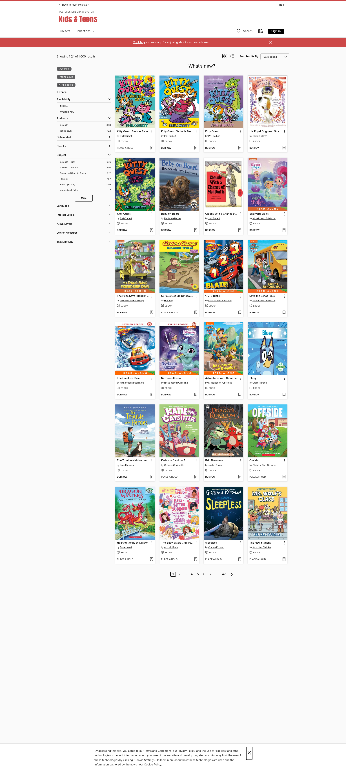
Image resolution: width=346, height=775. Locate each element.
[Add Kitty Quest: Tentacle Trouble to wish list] (195, 148)
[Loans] (260, 31)
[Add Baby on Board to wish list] (195, 230)
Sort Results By (249, 56)
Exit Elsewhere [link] (214, 460)
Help (281, 5)
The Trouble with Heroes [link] (132, 460)
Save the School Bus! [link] (262, 296)
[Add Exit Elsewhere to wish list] (240, 477)
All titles (64, 106)
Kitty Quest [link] (212, 131)
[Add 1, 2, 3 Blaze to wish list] (240, 312)
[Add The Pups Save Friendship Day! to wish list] (151, 312)
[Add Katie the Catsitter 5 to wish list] (195, 477)
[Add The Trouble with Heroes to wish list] (151, 477)
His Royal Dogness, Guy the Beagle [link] (265, 131)
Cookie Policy (152, 764)
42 (224, 574)
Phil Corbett (126, 136)
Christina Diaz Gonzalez (264, 465)
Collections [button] (84, 31)
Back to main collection (75, 4)
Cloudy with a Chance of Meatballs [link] (221, 214)
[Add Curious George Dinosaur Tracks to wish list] (195, 312)
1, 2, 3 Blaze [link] (212, 296)
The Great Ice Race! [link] (128, 378)
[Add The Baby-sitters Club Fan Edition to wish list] (195, 559)
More (83, 198)
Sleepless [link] (211, 542)
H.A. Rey (168, 300)
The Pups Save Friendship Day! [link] (133, 296)
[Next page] (231, 574)
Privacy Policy (186, 751)
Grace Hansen (259, 382)
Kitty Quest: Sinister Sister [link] (133, 131)
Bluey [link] (252, 378)
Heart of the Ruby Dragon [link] (132, 542)
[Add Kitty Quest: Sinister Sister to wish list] (151, 148)
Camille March (259, 136)
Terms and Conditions (157, 751)
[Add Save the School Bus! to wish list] (284, 312)
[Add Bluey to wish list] (284, 395)
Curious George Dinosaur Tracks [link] (177, 296)
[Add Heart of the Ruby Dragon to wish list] (151, 559)
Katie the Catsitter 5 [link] (173, 460)
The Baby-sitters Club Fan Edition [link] (177, 542)
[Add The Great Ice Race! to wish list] (151, 395)
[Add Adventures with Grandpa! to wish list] (240, 395)
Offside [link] (253, 460)
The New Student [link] (260, 542)
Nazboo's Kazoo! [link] (171, 378)
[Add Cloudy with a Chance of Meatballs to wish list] (240, 230)
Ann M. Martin (171, 547)
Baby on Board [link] (170, 214)
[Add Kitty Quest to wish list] (240, 148)
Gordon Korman (216, 547)
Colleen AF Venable (174, 465)
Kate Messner (127, 465)
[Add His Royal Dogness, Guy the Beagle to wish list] (284, 148)
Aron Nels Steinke (261, 547)
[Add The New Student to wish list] (284, 559)
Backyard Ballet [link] (259, 214)
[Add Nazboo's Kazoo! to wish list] (195, 395)
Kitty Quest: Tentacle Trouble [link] (177, 131)
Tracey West (126, 547)
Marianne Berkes (172, 218)
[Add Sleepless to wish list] (240, 559)
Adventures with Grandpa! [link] (221, 378)
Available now (67, 111)
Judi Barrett (214, 218)
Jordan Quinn (215, 465)
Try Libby (139, 42)
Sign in (276, 31)
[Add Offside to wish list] (284, 477)
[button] (244, 31)
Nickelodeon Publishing (264, 218)
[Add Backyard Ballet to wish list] (284, 230)
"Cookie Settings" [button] (144, 760)
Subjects (64, 31)
